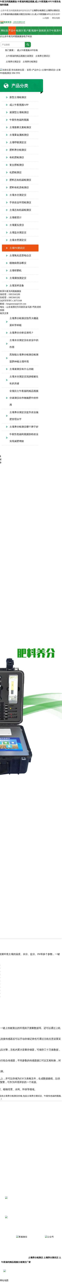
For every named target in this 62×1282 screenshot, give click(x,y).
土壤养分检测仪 (30, 62)
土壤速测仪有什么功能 (21, 369)
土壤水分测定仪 (17, 195)
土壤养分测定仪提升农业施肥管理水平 (23, 415)
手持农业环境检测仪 (20, 202)
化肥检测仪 (15, 172)
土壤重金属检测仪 (19, 135)
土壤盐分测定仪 (17, 232)
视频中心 (35, 32)
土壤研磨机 (15, 270)
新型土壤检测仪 (17, 97)
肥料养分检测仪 (17, 150)
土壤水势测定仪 (17, 240)
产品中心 (12, 32)
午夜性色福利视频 (19, 120)
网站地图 (56, 18)
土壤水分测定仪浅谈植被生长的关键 (23, 380)
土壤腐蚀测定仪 (17, 278)
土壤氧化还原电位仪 (20, 255)
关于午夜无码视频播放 (50, 32)
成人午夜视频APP (18, 105)
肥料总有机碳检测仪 (20, 180)
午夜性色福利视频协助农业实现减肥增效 (23, 437)
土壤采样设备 (16, 285)
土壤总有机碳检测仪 (20, 210)
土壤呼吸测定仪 (17, 142)
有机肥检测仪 (16, 157)
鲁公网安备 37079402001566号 (29, 1271)
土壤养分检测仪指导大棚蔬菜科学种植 (23, 321)
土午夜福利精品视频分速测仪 (19, 56)
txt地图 (46, 18)
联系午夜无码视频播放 (57, 32)
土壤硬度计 (15, 217)
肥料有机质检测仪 (19, 187)
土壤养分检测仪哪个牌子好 (23, 426)
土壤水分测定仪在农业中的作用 (23, 343)
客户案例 (27, 32)
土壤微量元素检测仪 (20, 127)
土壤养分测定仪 (13, 62)
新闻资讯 (42, 32)
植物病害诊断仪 (17, 263)
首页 (29, 70)
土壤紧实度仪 (16, 225)
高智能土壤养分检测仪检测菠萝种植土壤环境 (23, 358)
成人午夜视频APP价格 (27, 50)
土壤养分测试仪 (42, 56)
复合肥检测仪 (16, 165)
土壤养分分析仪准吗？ (21, 332)
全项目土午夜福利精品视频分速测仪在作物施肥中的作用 (23, 398)
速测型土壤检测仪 (19, 112)
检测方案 (19, 32)
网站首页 (4, 32)
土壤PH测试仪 (48, 70)
